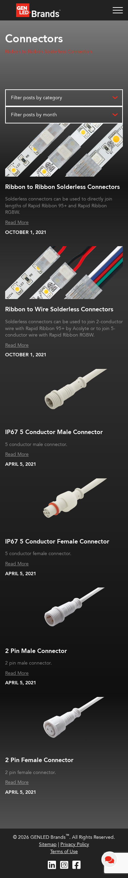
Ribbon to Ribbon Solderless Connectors (49, 51)
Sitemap (48, 844)
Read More (17, 222)
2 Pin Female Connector (39, 760)
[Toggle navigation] (118, 10)
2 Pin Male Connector (36, 651)
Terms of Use (64, 851)
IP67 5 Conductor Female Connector (57, 542)
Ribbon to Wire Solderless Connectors (59, 309)
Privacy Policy (74, 844)
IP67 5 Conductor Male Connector (54, 432)
